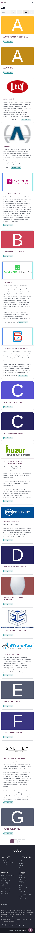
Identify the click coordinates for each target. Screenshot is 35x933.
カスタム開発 (4, 883)
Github (21, 863)
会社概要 (21, 875)
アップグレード (5, 881)
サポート (3, 879)
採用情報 (21, 882)
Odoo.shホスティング (7, 875)
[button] (32, 2)
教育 (2, 885)
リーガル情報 (22, 894)
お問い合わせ (22, 880)
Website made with (15, 930)
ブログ (20, 889)
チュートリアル (5, 860)
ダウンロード (22, 860)
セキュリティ (22, 898)
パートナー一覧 (5, 891)
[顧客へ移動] (17, 25)
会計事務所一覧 (5, 888)
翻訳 (20, 867)
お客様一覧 (22, 891)
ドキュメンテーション (7, 862)
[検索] (13, 12)
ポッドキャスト (23, 887)
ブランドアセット (23, 877)
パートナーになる (6, 893)
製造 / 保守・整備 (8, 41)
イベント (21, 885)
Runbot (21, 865)
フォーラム (4, 864)
